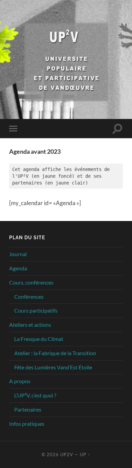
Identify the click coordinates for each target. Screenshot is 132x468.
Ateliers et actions (30, 324)
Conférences (29, 296)
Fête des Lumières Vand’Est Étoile (53, 367)
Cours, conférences (31, 282)
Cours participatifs (36, 310)
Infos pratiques (26, 423)
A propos (19, 381)
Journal (18, 254)
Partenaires (27, 409)
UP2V (66, 454)
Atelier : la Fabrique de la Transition (55, 353)
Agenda (18, 268)
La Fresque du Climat (38, 339)
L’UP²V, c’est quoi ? (35, 395)
